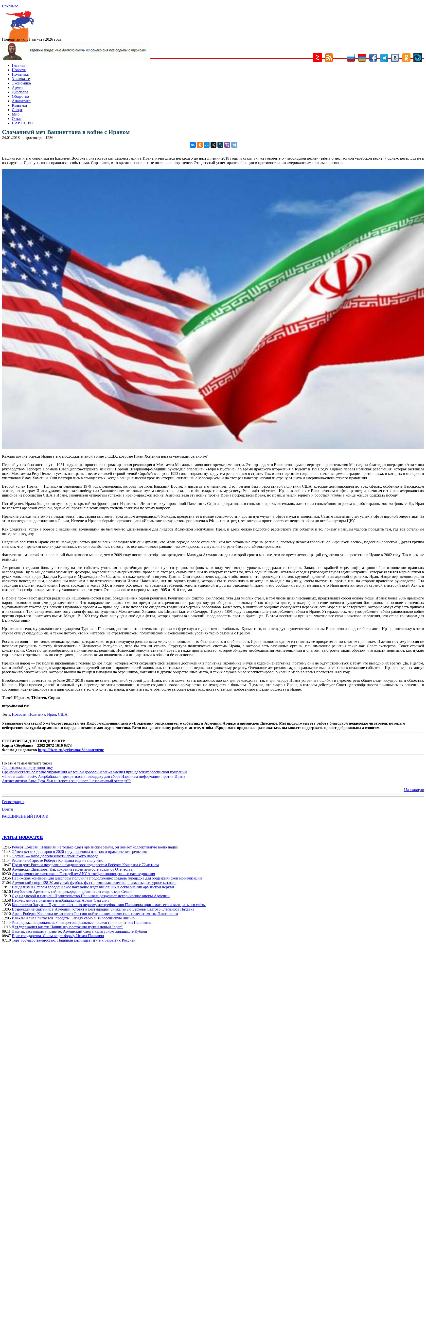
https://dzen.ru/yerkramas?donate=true (71, 750)
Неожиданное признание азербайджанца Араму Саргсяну (60, 900)
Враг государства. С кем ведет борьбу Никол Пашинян (58, 936)
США (63, 714)
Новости (19, 70)
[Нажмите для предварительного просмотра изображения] (213, 448)
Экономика (21, 83)
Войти (7, 809)
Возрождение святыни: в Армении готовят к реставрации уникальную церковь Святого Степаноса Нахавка (103, 909)
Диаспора (20, 92)
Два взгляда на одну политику (27, 767)
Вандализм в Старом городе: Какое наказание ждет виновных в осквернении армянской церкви (93, 887)
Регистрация (13, 801)
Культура (19, 105)
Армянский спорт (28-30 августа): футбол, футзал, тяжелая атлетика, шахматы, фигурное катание (94, 882)
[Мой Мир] (207, 145)
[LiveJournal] (220, 145)
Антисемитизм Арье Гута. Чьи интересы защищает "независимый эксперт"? (66, 781)
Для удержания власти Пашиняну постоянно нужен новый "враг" (67, 927)
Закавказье (21, 79)
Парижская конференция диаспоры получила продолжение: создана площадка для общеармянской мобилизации (107, 878)
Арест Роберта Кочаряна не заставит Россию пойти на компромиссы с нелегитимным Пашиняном (95, 914)
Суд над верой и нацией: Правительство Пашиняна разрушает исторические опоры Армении (91, 896)
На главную (414, 790)
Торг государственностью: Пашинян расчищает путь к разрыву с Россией (74, 940)
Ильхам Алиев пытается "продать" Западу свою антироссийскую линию (73, 918)
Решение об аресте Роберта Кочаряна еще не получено (57, 860)
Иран (51, 714)
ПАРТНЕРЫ (23, 123)
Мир (15, 114)
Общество (20, 96)
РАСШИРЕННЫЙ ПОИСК (25, 816)
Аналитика (21, 101)
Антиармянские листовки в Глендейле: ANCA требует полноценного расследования (83, 874)
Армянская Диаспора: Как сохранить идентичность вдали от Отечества (72, 869)
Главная (18, 65)
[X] (213, 145)
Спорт (17, 110)
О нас (16, 118)
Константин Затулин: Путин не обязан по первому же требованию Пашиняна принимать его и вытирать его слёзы (109, 905)
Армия (17, 87)
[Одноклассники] (200, 145)
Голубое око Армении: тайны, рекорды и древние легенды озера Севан (72, 891)
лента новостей (22, 836)
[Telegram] (234, 145)
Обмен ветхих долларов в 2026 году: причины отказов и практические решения (79, 851)
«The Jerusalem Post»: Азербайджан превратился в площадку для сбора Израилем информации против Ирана (93, 776)
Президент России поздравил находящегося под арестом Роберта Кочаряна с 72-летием (85, 865)
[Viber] (227, 145)
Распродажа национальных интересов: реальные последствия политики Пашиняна (82, 922)
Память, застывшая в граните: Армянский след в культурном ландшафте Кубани (79, 931)
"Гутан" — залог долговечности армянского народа (55, 856)
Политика (20, 74)
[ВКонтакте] (193, 145)
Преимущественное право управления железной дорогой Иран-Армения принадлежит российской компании (94, 772)
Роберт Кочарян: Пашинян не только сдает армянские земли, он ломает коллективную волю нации (95, 847)
